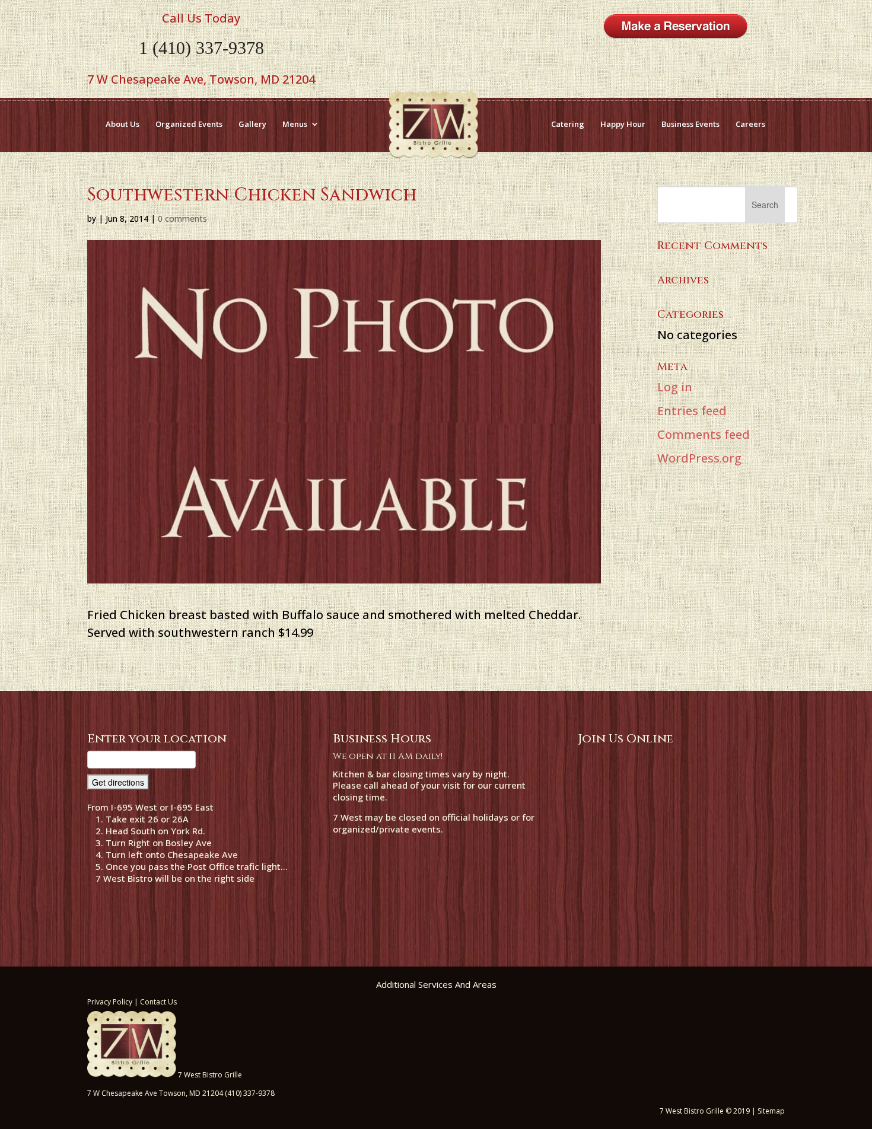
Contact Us (158, 1002)
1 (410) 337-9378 (201, 48)
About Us (122, 124)
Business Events (690, 124)
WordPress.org (699, 458)
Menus (294, 124)
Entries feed (692, 411)
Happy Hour (622, 124)
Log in (674, 387)
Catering (567, 124)
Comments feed (703, 434)
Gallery (252, 124)
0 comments (182, 218)
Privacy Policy (109, 1002)
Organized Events (188, 124)
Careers (750, 124)
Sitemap (771, 1111)
